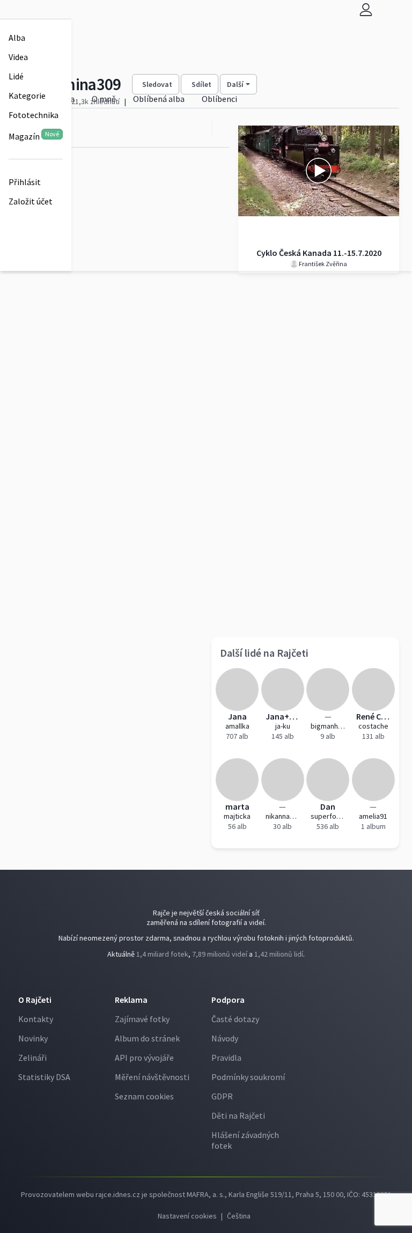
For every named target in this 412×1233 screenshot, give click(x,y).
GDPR (222, 1096)
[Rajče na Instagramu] (209, 976)
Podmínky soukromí (248, 1076)
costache (373, 726)
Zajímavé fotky (142, 1019)
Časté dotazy (235, 1019)
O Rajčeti (35, 999)
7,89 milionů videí (219, 954)
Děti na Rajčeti (238, 1115)
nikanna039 (283, 816)
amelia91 (373, 816)
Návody (224, 1038)
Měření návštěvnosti (152, 1076)
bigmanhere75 (328, 726)
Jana (237, 716)
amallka (237, 726)
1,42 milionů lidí (278, 954)
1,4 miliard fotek (162, 954)
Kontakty (35, 1019)
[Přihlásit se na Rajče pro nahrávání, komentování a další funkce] (365, 9)
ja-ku (282, 726)
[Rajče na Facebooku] (204, 976)
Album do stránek (147, 1038)
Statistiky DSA (44, 1076)
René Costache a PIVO (373, 716)
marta (237, 806)
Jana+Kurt (283, 716)
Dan (327, 806)
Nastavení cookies (187, 1216)
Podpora (228, 999)
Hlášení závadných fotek (245, 1140)
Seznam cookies (144, 1096)
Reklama (131, 999)
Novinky (33, 1038)
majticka (237, 816)
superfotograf (328, 816)
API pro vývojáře (144, 1057)
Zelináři (32, 1057)
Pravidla (226, 1057)
